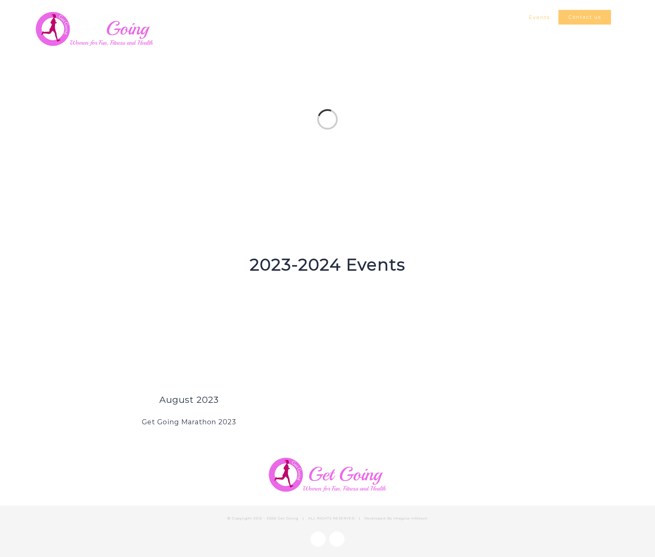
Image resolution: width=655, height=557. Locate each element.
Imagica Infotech (410, 518)
